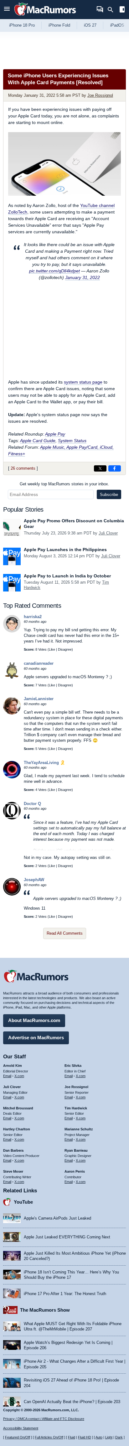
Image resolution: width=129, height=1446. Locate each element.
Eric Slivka (72, 1065)
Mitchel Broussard (18, 1108)
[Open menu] (7, 9)
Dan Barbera (13, 1150)
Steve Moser (13, 1171)
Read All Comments (65, 933)
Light (108, 1437)
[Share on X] (100, 468)
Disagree (65, 649)
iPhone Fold (59, 25)
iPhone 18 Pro (22, 25)
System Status (72, 440)
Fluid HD (84, 1437)
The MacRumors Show (45, 1310)
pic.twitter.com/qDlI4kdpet (54, 270)
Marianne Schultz (78, 1129)
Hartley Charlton (16, 1129)
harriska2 (33, 616)
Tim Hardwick (75, 1108)
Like (52, 649)
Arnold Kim (12, 1065)
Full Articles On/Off (49, 1437)
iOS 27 (90, 25)
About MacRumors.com (34, 1020)
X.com (19, 1076)
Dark (119, 1437)
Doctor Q (32, 803)
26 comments (23, 468)
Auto (98, 1437)
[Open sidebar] (122, 10)
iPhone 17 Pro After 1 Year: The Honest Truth (65, 1293)
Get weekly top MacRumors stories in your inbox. (64, 484)
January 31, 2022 (82, 277)
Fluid (71, 1437)
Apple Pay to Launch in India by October (67, 575)
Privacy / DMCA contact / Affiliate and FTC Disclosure (43, 1419)
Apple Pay (55, 433)
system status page (83, 382)
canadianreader (39, 663)
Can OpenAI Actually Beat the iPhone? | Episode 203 (72, 1401)
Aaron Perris (74, 1171)
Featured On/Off (17, 1437)
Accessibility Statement (20, 1428)
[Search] (112, 9)
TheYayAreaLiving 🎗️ (44, 762)
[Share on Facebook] (114, 468)
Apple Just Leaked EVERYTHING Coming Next (67, 1237)
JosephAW (34, 879)
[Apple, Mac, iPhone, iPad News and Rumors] (45, 16)
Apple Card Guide (37, 440)
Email (7, 1076)
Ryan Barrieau (76, 1150)
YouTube (23, 1202)
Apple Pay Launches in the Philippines (65, 549)
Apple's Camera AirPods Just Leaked (57, 1218)
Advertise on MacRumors (36, 1037)
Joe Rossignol (100, 95)
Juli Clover (108, 533)
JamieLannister (39, 698)
